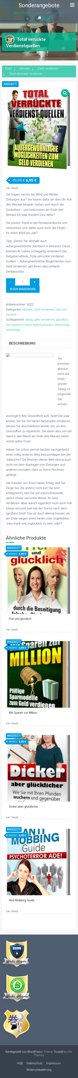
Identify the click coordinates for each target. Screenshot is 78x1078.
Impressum (53, 1063)
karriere (17, 325)
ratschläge (13, 330)
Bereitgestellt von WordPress (24, 1051)
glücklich (62, 319)
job (8, 325)
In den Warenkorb (23, 289)
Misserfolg (62, 325)
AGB (20, 1063)
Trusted (58, 1051)
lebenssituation (43, 325)
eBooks (25, 68)
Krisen (27, 325)
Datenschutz (34, 1063)
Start (8, 68)
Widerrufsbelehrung (39, 1069)
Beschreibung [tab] (22, 343)
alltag (29, 319)
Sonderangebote (39, 5)
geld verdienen (44, 319)
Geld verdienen (48, 68)
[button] (65, 93)
